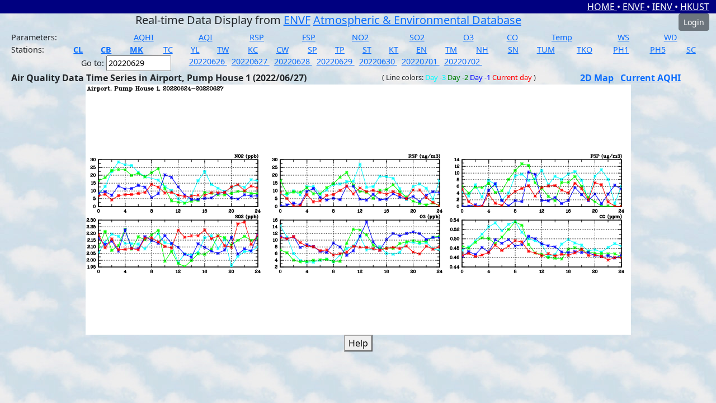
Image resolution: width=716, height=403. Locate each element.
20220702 (463, 61)
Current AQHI (650, 78)
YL (195, 49)
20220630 (378, 61)
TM (451, 49)
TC (168, 49)
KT (393, 49)
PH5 (658, 49)
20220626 (208, 61)
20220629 (336, 61)
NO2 (360, 37)
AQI (206, 37)
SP (312, 49)
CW (282, 49)
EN (421, 49)
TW (223, 49)
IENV (663, 7)
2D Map (597, 78)
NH (482, 49)
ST (366, 49)
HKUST (694, 7)
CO (512, 37)
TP (340, 49)
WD (670, 37)
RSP (256, 37)
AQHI (144, 37)
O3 (468, 37)
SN (513, 49)
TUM (546, 49)
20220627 (251, 61)
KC (253, 49)
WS (623, 37)
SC (691, 49)
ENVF (635, 7)
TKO (584, 49)
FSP (308, 37)
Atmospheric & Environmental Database (417, 19)
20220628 (293, 61)
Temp (562, 37)
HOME (602, 7)
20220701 (421, 61)
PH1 (621, 49)
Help (358, 343)
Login (694, 22)
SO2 (417, 37)
